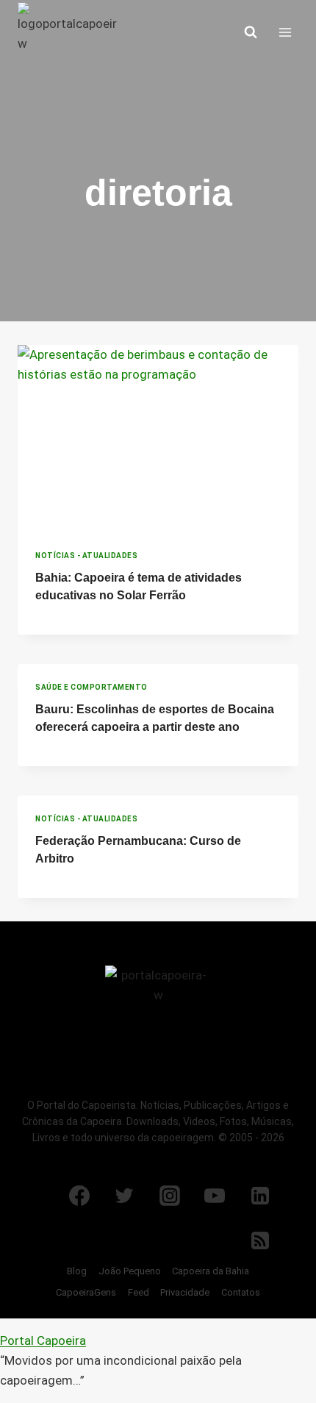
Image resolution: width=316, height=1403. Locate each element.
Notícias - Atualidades (86, 555)
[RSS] (260, 1240)
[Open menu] (284, 32)
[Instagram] (169, 1195)
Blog (77, 1271)
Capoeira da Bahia (210, 1271)
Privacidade (184, 1292)
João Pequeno (129, 1271)
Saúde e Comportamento (91, 687)
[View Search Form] (250, 32)
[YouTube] (214, 1195)
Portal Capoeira (43, 1340)
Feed (138, 1292)
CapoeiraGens (86, 1292)
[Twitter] (124, 1195)
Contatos (240, 1292)
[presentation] (158, 438)
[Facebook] (79, 1195)
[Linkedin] (260, 1195)
